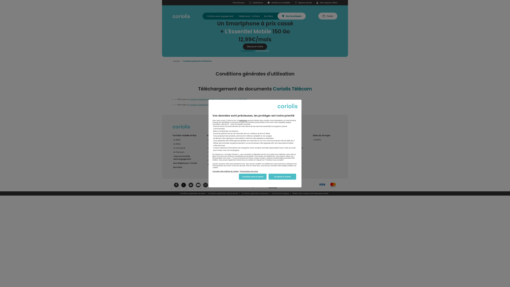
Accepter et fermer (282, 177)
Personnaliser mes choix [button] (249, 171)
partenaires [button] (243, 120)
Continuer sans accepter (253, 177)
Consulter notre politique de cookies (225, 171)
